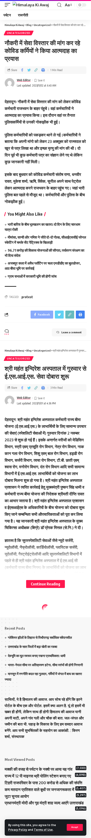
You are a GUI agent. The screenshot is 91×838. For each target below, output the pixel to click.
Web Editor (24, 80)
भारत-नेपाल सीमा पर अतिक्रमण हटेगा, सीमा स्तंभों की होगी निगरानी (45, 665)
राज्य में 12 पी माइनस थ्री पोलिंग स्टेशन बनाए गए (38, 775)
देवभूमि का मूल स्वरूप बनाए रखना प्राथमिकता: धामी (36, 656)
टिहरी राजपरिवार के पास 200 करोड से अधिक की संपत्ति (43, 782)
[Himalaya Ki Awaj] (31, 4)
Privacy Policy (17, 829)
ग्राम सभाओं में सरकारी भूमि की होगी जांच (32, 276)
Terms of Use (43, 829)
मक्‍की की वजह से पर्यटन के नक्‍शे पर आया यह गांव (38, 769)
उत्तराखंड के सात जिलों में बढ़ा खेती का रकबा (32, 647)
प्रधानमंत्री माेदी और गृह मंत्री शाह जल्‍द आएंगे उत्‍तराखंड (44, 802)
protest (27, 297)
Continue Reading (45, 584)
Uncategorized (18, 33)
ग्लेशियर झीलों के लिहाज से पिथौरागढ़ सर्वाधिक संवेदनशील (40, 637)
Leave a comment (71, 332)
